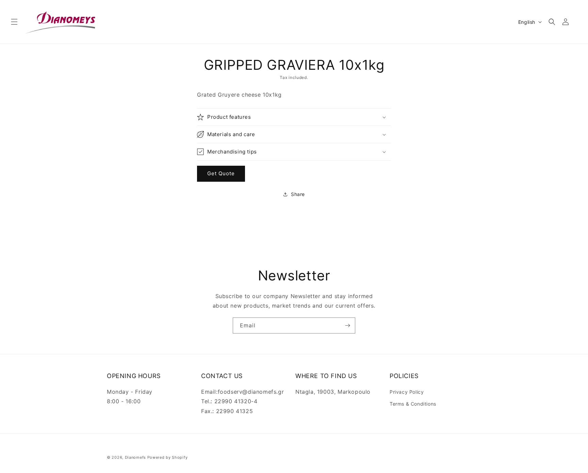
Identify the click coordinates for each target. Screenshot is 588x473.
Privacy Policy (407, 392)
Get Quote (221, 173)
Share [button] (298, 194)
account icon (566, 21)
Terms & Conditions (413, 404)
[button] (14, 21)
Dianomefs (135, 457)
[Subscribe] (347, 325)
